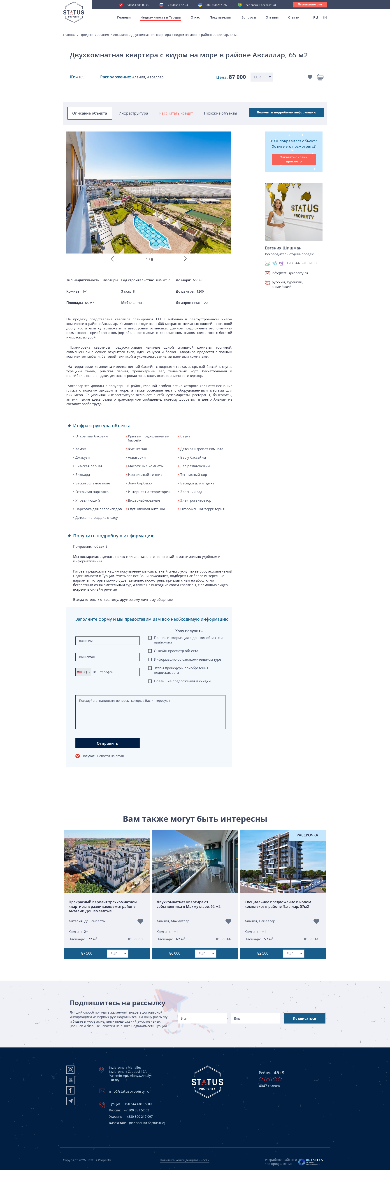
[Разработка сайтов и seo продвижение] (311, 1161)
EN (325, 17)
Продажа (86, 35)
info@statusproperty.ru (290, 273)
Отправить (107, 743)
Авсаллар (120, 35)
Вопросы (248, 17)
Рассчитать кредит (176, 113)
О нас (195, 17)
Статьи (293, 17)
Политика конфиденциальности (184, 1160)
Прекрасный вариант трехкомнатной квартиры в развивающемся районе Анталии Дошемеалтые (103, 906)
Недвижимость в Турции (160, 17)
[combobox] (83, 672)
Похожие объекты (220, 113)
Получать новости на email (103, 756)
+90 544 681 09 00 (137, 5)
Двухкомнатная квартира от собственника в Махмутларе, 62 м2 (189, 904)
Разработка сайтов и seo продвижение (281, 1161)
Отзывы (272, 17)
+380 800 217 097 (216, 5)
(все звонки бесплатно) (260, 5)
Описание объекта (89, 113)
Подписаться (304, 1018)
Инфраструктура (133, 113)
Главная (124, 17)
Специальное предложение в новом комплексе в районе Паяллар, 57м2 (278, 904)
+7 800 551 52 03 (177, 5)
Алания (103, 35)
